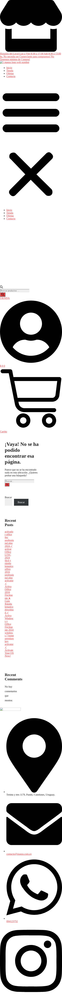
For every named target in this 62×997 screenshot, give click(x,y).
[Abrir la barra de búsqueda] (1, 287)
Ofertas (10, 73)
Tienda (9, 70)
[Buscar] (2, 294)
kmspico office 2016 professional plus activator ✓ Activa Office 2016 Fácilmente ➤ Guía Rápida (9, 585)
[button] (31, 143)
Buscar (8, 497)
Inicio (9, 67)
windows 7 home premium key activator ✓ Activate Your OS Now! (9, 644)
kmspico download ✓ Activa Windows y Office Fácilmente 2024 (9, 618)
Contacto (10, 76)
